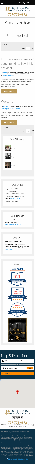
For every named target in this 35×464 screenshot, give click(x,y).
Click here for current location (14, 361)
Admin (5, 106)
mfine (5, 73)
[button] (17, 391)
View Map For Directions (13, 224)
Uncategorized (8, 75)
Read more (8, 249)
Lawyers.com (13, 443)
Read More (9, 91)
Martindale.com (22, 443)
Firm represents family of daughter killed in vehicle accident (17, 63)
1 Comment (16, 108)
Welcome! (7, 101)
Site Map (17, 440)
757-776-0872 (17, 14)
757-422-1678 (15, 198)
